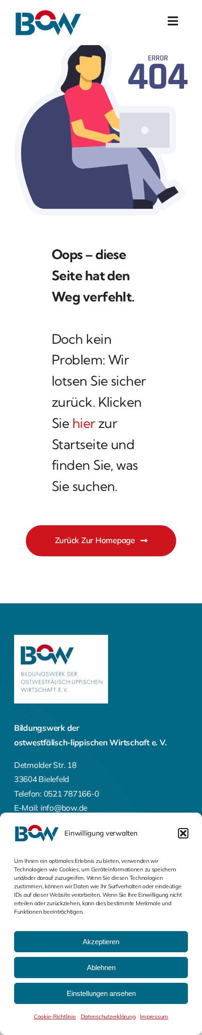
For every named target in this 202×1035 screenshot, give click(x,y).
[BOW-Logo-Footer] (61, 639)
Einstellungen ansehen (101, 993)
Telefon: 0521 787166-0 (56, 793)
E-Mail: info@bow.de (50, 808)
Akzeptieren (101, 942)
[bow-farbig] (49, 13)
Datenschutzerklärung (108, 1016)
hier (83, 423)
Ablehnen (101, 968)
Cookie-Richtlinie (55, 1016)
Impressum (154, 1016)
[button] (183, 833)
